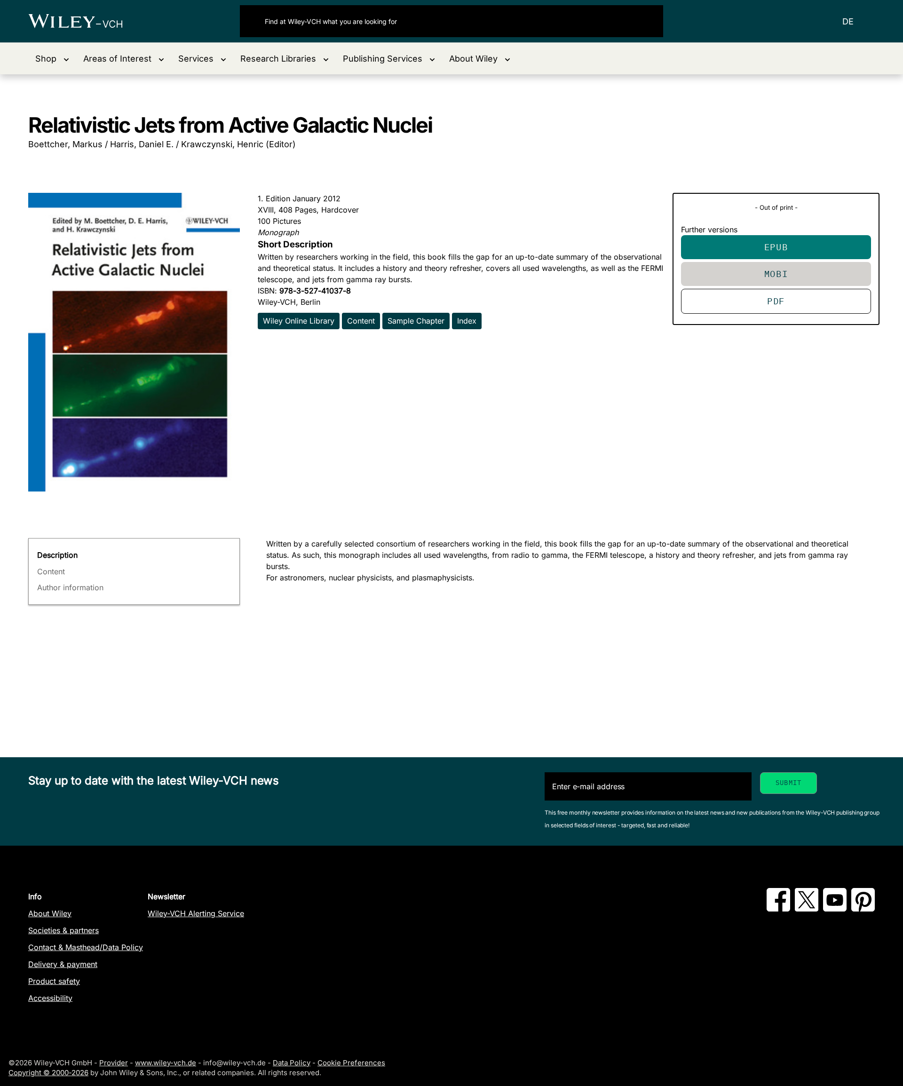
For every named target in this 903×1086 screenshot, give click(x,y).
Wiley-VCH (83, 21)
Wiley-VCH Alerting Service (196, 913)
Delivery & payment (62, 964)
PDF (776, 301)
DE (848, 21)
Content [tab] (51, 571)
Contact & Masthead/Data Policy (85, 947)
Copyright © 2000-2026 (48, 1072)
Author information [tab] (70, 587)
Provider (113, 1062)
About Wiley (49, 913)
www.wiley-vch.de (165, 1062)
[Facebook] (778, 908)
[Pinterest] (863, 908)
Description (57, 555)
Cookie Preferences (351, 1062)
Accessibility (50, 998)
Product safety (54, 981)
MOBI (776, 273)
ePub (776, 247)
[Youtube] (835, 908)
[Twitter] (806, 908)
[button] (52, 59)
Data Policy (291, 1062)
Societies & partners (63, 930)
